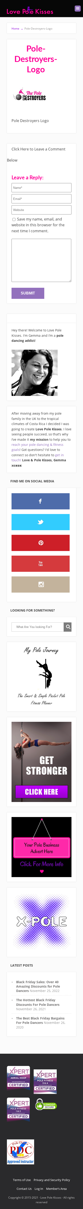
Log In (39, 1189)
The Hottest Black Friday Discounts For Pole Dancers (37, 1002)
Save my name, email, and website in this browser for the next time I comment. (38, 225)
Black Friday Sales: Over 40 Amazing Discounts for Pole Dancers (38, 986)
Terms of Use (22, 1180)
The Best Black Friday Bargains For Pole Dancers (40, 1020)
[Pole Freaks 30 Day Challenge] (41, 762)
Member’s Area (56, 1189)
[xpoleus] (41, 922)
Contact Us (24, 1189)
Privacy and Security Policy (52, 1180)
